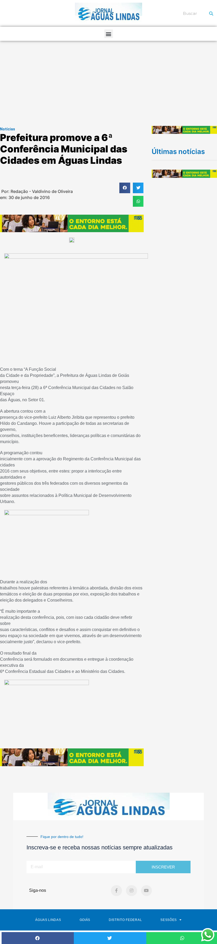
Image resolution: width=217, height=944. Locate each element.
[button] (108, 33)
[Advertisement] (108, 80)
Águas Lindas (48, 920)
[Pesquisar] (211, 13)
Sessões (168, 920)
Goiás (85, 920)
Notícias (7, 129)
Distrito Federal (125, 920)
